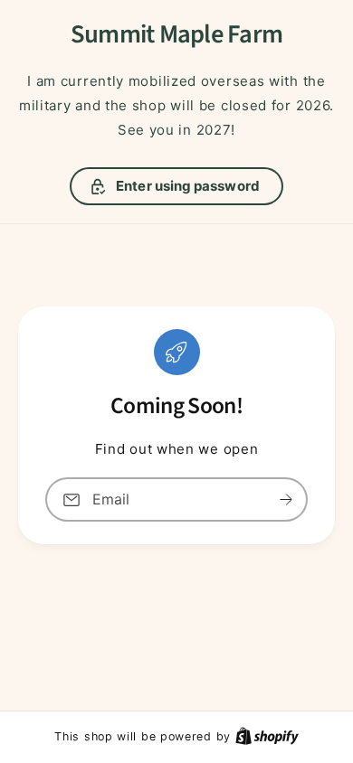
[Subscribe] (286, 499)
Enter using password (188, 185)
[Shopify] (267, 736)
